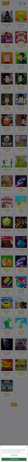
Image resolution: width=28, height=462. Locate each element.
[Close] (26, 447)
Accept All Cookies (14, 459)
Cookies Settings (14, 455)
